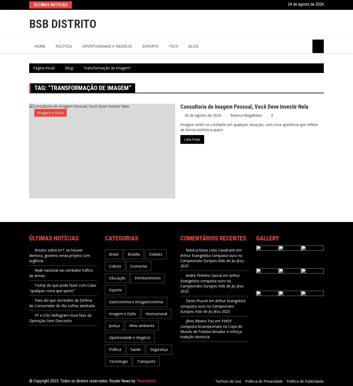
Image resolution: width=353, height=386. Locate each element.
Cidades (155, 254)
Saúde (136, 349)
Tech (173, 46)
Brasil (113, 254)
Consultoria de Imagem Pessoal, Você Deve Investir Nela (244, 106)
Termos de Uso (228, 381)
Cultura (115, 266)
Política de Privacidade (264, 381)
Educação (117, 278)
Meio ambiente (142, 325)
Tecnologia (118, 361)
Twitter (267, 4)
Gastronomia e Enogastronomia (136, 301)
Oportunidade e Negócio (107, 46)
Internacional (156, 313)
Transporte (146, 361)
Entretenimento (148, 278)
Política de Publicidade (305, 381)
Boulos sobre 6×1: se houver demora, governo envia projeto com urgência (59, 255)
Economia (138, 266)
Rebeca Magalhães (246, 115)
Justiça (114, 325)
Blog (193, 46)
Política (64, 46)
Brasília (134, 254)
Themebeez (146, 380)
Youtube (281, 4)
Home (39, 46)
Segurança (159, 349)
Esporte (150, 46)
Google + (274, 4)
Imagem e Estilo (50, 112)
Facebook (261, 4)
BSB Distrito (62, 24)
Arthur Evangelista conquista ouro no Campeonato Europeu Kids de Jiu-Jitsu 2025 (212, 260)
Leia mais (192, 139)
